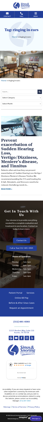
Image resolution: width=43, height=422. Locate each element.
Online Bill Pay (21, 298)
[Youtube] (16, 338)
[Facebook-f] (21, 338)
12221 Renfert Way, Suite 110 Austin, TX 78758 (21, 331)
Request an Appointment (21, 308)
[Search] (39, 92)
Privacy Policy (34, 407)
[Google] (11, 338)
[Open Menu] (35, 13)
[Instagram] (27, 338)
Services (30, 292)
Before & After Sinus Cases (21, 303)
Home (14, 37)
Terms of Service (19, 407)
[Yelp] (32, 338)
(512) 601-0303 (21, 321)
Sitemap (6, 407)
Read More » (6, 189)
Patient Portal (15, 292)
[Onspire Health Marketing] (23, 419)
